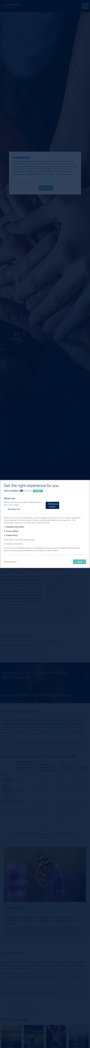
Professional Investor (53, 505)
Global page (10, 561)
